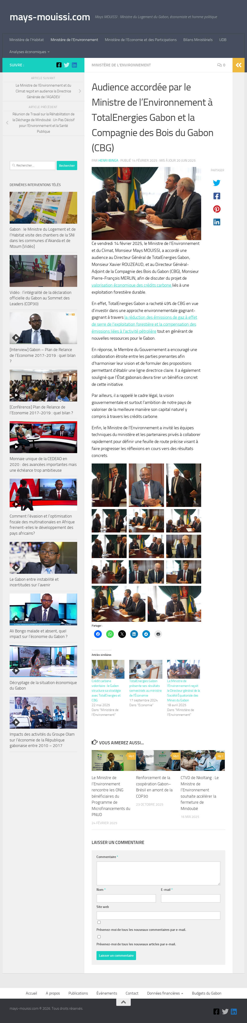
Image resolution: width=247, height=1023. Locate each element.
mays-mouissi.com (50, 17)
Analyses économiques (27, 51)
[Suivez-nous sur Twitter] (66, 65)
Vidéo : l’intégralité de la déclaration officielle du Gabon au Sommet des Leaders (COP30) (40, 298)
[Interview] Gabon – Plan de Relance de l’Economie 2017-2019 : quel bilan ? (42, 355)
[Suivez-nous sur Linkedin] (74, 65)
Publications (78, 993)
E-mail (167, 890)
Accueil (31, 993)
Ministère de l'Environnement (121, 65)
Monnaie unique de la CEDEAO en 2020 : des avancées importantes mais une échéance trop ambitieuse (43, 464)
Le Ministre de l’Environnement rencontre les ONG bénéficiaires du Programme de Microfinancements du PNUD (111, 796)
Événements (106, 993)
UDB (222, 39)
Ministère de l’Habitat (26, 39)
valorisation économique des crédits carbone (132, 285)
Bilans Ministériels (198, 39)
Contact (132, 993)
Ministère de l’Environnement (74, 39)
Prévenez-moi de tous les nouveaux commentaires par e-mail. (141, 930)
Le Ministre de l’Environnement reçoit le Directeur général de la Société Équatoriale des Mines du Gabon (183, 690)
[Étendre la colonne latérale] (239, 65)
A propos (53, 993)
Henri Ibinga (108, 161)
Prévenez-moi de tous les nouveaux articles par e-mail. (136, 944)
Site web (102, 907)
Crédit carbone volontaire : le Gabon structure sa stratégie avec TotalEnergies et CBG (106, 690)
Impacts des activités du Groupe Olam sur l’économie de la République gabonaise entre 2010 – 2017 (42, 740)
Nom (101, 890)
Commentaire (107, 857)
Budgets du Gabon (206, 993)
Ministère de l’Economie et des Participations (141, 39)
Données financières (163, 993)
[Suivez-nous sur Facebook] (59, 65)
